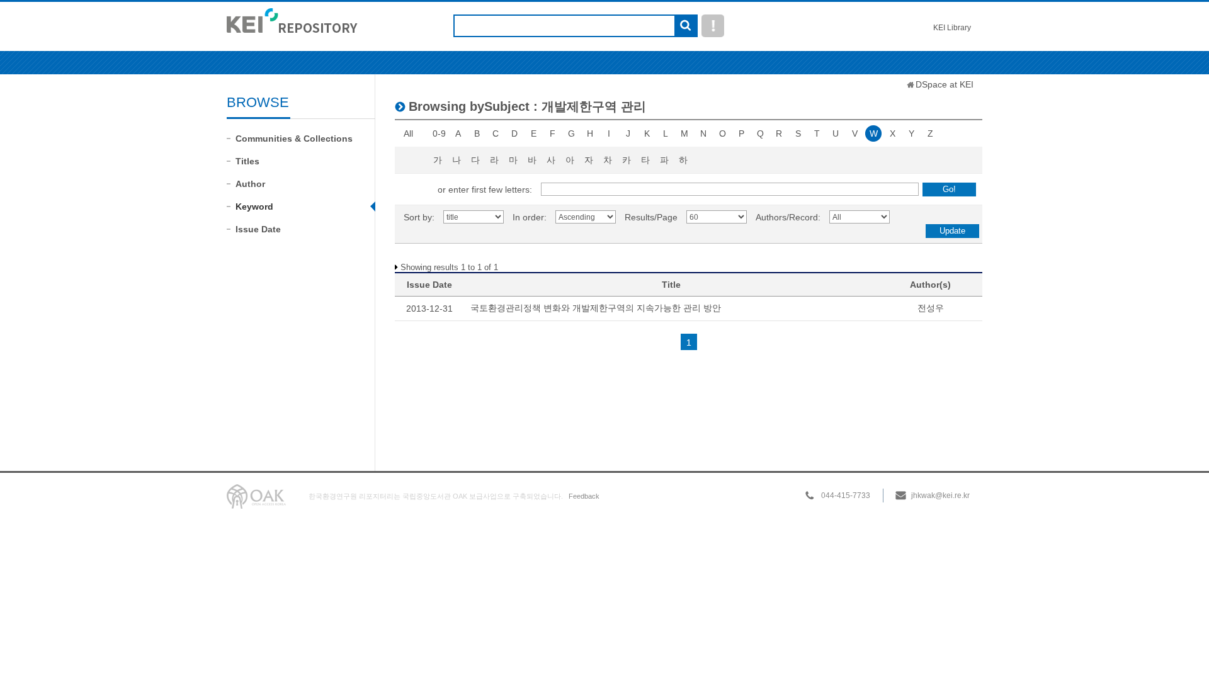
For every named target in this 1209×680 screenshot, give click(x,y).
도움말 (712, 25)
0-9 (439, 133)
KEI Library (952, 27)
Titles (247, 161)
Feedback (584, 496)
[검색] (685, 26)
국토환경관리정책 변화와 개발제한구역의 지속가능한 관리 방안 (595, 308)
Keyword (254, 206)
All (408, 133)
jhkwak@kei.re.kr (940, 495)
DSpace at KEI (944, 84)
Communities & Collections (294, 138)
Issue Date (258, 229)
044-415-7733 (845, 495)
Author (250, 184)
